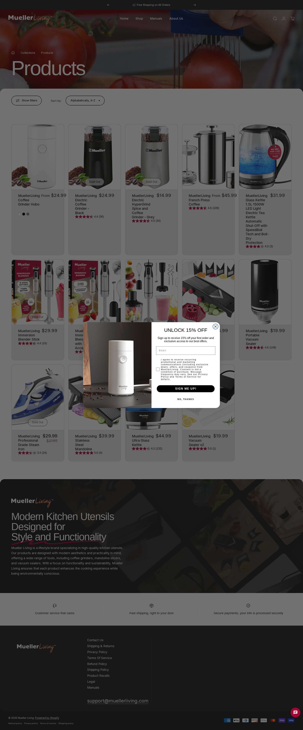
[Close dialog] (215, 326)
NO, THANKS (185, 399)
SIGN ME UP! (185, 388)
